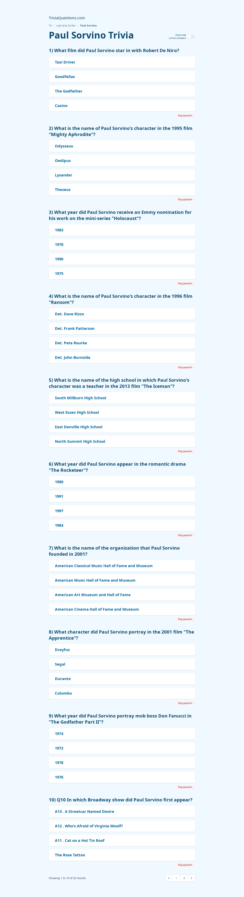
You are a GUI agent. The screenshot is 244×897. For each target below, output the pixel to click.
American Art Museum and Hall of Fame (93, 594)
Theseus (63, 189)
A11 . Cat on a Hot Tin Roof (79, 840)
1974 (59, 733)
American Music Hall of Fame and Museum (95, 580)
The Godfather (68, 91)
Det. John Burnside (72, 357)
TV (50, 25)
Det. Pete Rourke (71, 342)
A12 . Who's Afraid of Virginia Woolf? (89, 826)
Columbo (63, 693)
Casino (61, 105)
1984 (59, 525)
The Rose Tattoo (70, 855)
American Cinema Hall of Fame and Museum (97, 609)
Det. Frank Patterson (75, 328)
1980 (59, 481)
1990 (59, 259)
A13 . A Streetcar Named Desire (84, 811)
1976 (59, 777)
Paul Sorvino (88, 25)
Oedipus (63, 160)
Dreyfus (62, 649)
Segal (60, 664)
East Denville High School (78, 426)
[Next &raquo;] (191, 878)
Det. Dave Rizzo (69, 313)
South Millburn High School (80, 397)
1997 (59, 510)
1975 (59, 273)
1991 (59, 496)
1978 (59, 244)
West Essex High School (77, 412)
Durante (63, 678)
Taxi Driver (65, 62)
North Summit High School (80, 441)
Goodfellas (65, 76)
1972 (59, 748)
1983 (59, 230)
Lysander (63, 175)
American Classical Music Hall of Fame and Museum (104, 565)
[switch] (191, 37)
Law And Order (66, 25)
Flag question (185, 115)
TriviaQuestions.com (67, 17)
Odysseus (64, 146)
